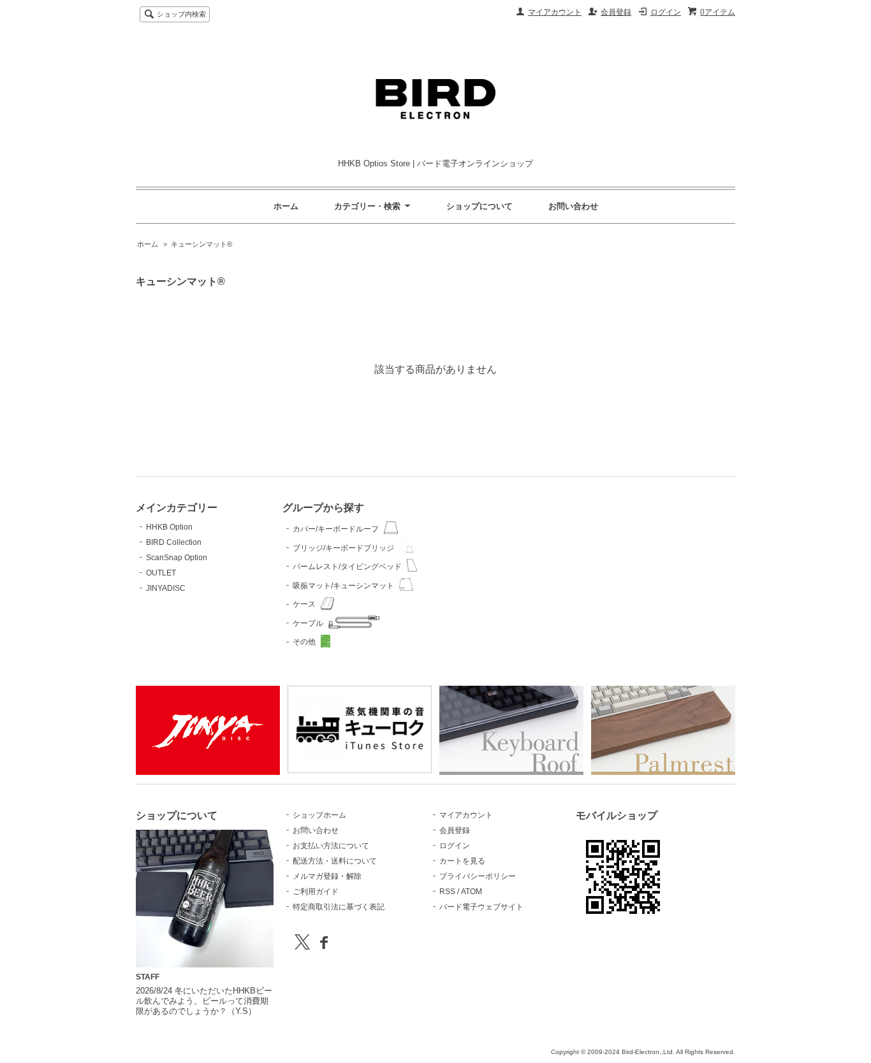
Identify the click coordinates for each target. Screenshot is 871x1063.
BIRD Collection (173, 542)
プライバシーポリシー (477, 876)
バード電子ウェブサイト (481, 906)
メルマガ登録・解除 (327, 876)
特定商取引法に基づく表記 (338, 906)
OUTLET (161, 572)
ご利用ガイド (316, 891)
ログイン (665, 12)
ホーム (286, 206)
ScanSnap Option (176, 557)
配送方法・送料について (335, 861)
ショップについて (479, 206)
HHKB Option (169, 527)
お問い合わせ (573, 206)
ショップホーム (319, 815)
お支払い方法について (331, 845)
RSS (447, 891)
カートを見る (462, 861)
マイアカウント (555, 12)
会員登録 (616, 12)
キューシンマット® (201, 244)
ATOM (471, 891)
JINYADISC (166, 588)
